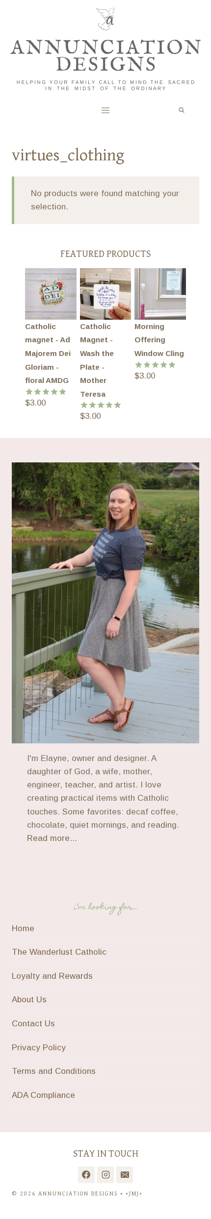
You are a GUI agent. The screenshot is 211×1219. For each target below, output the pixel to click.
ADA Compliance (43, 1095)
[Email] (124, 1175)
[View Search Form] (181, 110)
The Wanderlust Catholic (59, 952)
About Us (29, 999)
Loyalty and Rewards (52, 976)
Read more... (52, 838)
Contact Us (33, 1023)
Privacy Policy (39, 1047)
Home (23, 928)
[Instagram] (105, 1175)
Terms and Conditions (54, 1071)
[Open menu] (106, 110)
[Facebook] (86, 1175)
